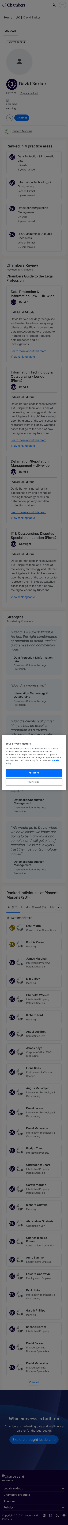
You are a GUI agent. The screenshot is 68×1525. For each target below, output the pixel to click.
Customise (33, 782)
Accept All (34, 773)
